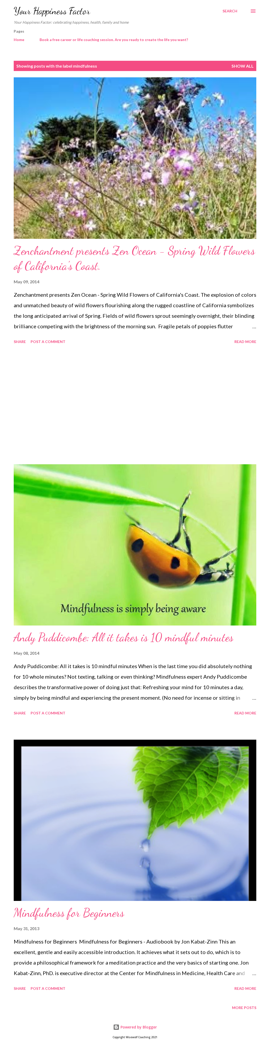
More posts (244, 1007)
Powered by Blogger (138, 1027)
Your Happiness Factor (52, 11)
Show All (243, 65)
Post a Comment (48, 341)
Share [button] (20, 341)
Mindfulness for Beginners (69, 913)
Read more (245, 341)
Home (19, 39)
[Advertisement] (135, 405)
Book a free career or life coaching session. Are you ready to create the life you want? (114, 39)
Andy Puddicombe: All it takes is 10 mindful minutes (123, 637)
